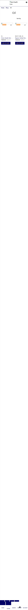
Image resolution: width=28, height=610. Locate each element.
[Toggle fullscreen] (7, 601)
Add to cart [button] (5, 43)
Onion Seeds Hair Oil (7, 38)
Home (2, 8)
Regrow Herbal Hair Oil (21, 38)
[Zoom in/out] (2, 601)
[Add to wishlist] (10, 25)
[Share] (12, 601)
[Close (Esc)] (17, 601)
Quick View (10, 28)
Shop (7, 8)
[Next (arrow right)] (8, 603)
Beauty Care (18, 36)
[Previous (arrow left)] (2, 603)
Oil (1, 36)
